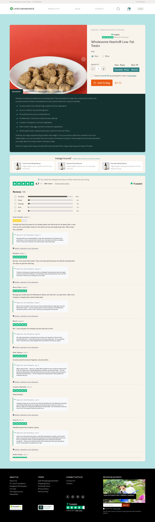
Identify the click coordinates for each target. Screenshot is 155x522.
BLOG (77, 8)
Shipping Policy (44, 483)
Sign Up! (125, 505)
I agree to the (112, 508)
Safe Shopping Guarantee (48, 480)
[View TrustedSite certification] (16, 507)
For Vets (13, 488)
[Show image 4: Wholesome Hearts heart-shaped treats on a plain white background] (51, 87)
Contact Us (70, 480)
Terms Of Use (43, 491)
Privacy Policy (43, 488)
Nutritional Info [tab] (44, 91)
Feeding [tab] (58, 91)
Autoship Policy (44, 486)
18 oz (107, 56)
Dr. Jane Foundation (18, 483)
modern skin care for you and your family (86, 158)
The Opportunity (16, 491)
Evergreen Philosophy (18, 486)
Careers (69, 483)
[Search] (118, 9)
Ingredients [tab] (29, 91)
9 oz (96, 56)
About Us (13, 480)
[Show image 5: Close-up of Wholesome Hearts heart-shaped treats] (54, 87)
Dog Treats (94, 30)
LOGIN (140, 9)
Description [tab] (16, 91)
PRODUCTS (53, 8)
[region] (48, 59)
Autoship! (132, 75)
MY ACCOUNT (140, 2)
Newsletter (14, 494)
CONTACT (99, 8)
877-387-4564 (37, 2)
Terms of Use (116, 508)
